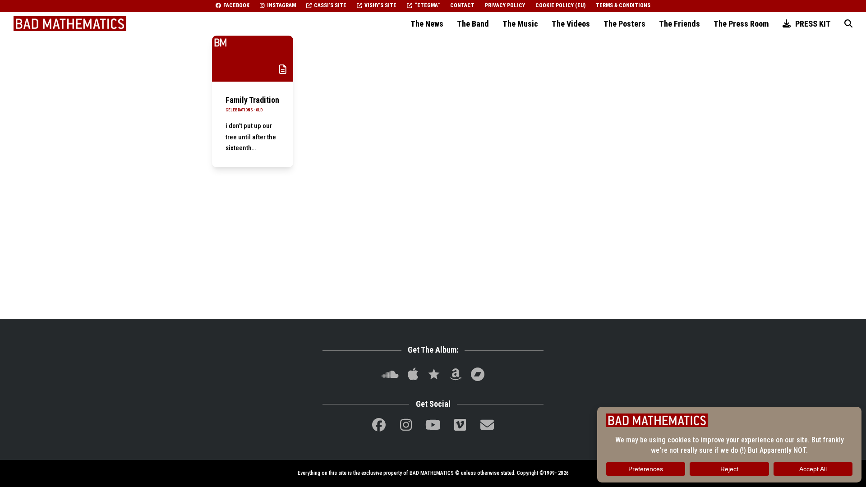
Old (259, 110)
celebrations (239, 110)
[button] (848, 24)
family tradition (252, 100)
